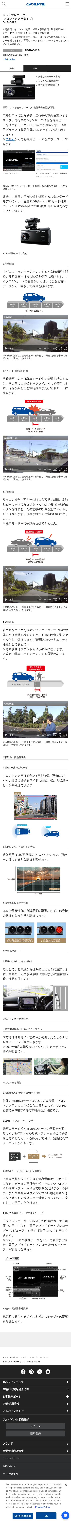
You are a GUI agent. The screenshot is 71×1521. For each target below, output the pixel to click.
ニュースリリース (11, 1458)
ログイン (35, 1426)
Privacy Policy (42, 1507)
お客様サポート (12, 1396)
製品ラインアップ (13, 1382)
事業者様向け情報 (13, 1450)
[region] (35, 1500)
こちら (10, 139)
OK (46, 1516)
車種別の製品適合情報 (16, 1389)
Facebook (23, 1371)
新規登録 (35, 1433)
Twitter (39, 1371)
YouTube (47, 1371)
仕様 (35, 68)
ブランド (8, 1443)
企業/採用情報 (11, 1403)
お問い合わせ (9, 1466)
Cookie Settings (23, 1516)
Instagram (31, 1371)
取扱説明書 (10, 59)
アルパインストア (13, 1411)
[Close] (65, 1484)
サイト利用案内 (10, 1474)
